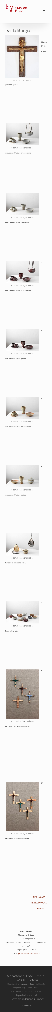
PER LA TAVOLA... (39, 903)
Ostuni (40, 976)
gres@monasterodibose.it (29, 953)
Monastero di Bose (20, 976)
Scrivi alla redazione (22, 998)
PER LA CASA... (40, 897)
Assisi (21, 980)
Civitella (32, 980)
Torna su (26, 1005)
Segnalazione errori (26, 995)
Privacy (39, 998)
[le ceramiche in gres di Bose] (22, 56)
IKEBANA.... (42, 908)
